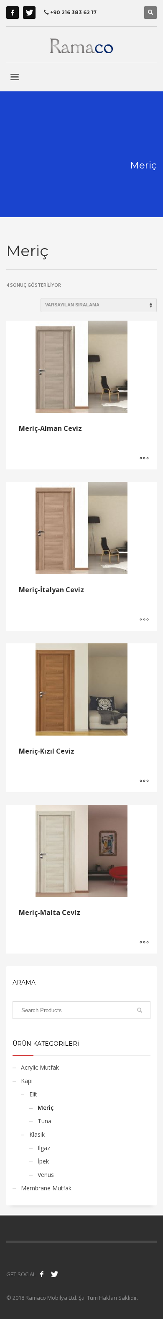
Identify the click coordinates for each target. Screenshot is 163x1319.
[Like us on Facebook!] (42, 1274)
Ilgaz (44, 1148)
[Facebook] (12, 12)
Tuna (44, 1121)
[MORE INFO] (144, 458)
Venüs (46, 1175)
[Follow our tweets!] (54, 1274)
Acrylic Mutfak (40, 1067)
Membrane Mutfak (46, 1188)
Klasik (37, 1134)
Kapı (27, 1081)
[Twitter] (29, 12)
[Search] (139, 1010)
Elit (33, 1094)
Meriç (45, 1108)
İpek (43, 1161)
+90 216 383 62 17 (73, 12)
